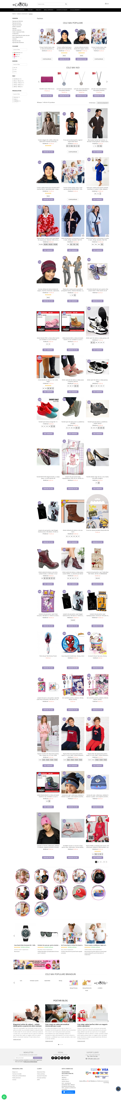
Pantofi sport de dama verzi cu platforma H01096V (73, 422)
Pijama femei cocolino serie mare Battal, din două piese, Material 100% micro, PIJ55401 (48, 239)
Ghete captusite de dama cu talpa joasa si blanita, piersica (73, 380)
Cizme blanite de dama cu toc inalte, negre (48, 380)
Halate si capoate (16, 26)
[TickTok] (65, 1057)
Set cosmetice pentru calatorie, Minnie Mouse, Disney (97, 698)
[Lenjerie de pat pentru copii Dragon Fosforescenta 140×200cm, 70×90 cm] (48, 511)
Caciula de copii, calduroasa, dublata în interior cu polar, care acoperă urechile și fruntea (72, 795)
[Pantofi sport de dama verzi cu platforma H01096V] (72, 408)
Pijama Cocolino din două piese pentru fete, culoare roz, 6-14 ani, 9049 (48, 754)
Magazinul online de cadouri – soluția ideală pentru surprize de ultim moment (27, 1025)
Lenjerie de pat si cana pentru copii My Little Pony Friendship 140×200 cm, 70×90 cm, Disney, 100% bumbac (48, 698)
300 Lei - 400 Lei (17, 86)
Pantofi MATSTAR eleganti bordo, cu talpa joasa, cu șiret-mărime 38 (48, 477)
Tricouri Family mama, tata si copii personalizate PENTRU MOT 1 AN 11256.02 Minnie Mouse (99, 48)
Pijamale (14, 28)
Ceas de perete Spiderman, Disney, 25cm (72, 656)
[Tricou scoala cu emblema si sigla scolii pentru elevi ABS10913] (95, 933)
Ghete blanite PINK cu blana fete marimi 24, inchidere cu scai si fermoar (48, 338)
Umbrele (14, 39)
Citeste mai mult (17, 1039)
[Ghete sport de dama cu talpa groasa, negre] (97, 366)
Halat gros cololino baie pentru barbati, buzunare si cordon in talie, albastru (97, 188)
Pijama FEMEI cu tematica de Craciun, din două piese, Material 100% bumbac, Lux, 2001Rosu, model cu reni (97, 846)
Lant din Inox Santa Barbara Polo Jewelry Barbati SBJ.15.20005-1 (81, 89)
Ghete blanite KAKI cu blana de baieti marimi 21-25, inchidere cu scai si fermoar (72, 338)
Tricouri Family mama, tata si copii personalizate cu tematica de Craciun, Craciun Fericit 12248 (47, 48)
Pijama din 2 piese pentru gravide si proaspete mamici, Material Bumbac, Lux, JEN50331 (72, 289)
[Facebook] (52, 1057)
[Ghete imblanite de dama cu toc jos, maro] (72, 511)
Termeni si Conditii (16, 1074)
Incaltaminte (15, 33)
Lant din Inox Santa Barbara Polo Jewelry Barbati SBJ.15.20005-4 (99, 89)
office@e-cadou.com (93, 1059)
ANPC (38, 1079)
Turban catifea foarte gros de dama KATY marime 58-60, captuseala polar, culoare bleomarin (64, 48)
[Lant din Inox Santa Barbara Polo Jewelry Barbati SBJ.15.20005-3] (64, 79)
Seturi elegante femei (17, 37)
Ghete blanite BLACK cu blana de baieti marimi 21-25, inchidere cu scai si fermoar (48, 795)
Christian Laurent (21, 980)
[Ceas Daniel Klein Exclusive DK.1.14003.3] (25, 933)
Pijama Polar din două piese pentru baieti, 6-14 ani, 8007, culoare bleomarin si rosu (97, 754)
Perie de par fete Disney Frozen (48, 656)
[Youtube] (59, 1057)
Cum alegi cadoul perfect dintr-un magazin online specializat (92, 1025)
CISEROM (16, 101)
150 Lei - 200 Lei (17, 84)
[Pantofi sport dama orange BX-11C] (48, 408)
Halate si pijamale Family (18, 32)
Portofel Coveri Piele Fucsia (47, 89)
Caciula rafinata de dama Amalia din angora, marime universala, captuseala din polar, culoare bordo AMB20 (48, 289)
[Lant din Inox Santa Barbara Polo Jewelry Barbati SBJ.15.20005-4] (99, 79)
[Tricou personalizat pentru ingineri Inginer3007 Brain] (72, 123)
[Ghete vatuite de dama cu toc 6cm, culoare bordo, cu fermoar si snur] (48, 559)
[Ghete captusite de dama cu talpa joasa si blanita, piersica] (72, 366)
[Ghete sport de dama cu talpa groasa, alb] (97, 321)
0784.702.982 (93, 1056)
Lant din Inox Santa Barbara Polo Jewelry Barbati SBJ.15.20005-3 (64, 89)
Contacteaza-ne (69, 1092)
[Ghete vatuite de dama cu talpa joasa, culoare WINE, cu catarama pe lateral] (72, 559)
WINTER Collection (16, 30)
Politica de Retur (41, 1074)
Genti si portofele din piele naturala (20, 35)
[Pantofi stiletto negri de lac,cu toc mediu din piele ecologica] (97, 457)
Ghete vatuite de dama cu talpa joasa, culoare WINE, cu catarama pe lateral (72, 572)
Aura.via (16, 97)
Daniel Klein (34, 980)
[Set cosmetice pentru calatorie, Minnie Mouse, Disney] (97, 684)
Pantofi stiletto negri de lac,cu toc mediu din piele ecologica (97, 477)
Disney (47, 980)
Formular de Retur (41, 1077)
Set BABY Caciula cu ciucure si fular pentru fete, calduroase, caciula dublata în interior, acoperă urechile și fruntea (73, 846)
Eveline (100, 988)
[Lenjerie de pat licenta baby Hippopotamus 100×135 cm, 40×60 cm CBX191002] (72, 457)
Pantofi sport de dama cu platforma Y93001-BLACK (97, 422)
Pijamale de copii (16, 40)
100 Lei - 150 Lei (17, 82)
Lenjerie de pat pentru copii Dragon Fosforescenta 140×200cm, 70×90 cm (48, 531)
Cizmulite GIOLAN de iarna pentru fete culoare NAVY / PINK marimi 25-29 (97, 289)
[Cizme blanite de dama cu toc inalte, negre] (48, 366)
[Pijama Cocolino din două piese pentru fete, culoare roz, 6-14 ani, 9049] (48, 733)
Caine (15, 99)
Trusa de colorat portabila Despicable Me (97, 530)
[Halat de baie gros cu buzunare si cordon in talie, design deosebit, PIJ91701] (72, 221)
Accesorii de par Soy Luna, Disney (97, 656)
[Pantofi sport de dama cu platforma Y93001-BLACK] (97, 408)
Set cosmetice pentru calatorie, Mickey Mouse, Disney (72, 698)
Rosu (16, 54)
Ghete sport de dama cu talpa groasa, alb (97, 338)
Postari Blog (60, 1000)
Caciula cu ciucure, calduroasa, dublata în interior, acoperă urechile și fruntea (48, 846)
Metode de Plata (41, 1072)
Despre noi (15, 1072)
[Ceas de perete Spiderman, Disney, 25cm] (72, 642)
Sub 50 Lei (16, 79)
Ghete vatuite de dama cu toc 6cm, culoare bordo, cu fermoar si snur (48, 572)
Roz (16, 56)
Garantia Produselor (42, 1076)
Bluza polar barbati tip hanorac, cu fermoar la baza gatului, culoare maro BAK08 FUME (97, 140)
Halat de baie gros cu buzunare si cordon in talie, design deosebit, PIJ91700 (97, 239)
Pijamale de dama (16, 23)
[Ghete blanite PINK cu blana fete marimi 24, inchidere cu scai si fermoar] (48, 321)
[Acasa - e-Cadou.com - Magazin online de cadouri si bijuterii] (20, 4)
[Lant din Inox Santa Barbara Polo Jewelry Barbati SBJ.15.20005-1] (81, 79)
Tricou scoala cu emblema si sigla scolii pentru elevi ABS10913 (102, 945)
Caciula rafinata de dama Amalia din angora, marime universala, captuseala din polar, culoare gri (81, 48)
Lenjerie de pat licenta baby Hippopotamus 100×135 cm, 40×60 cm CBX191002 (72, 477)
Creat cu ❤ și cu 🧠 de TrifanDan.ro (87, 1081)
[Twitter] (62, 1057)
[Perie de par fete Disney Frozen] (48, 642)
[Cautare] (66, 4)
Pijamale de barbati (17, 25)
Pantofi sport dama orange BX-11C (48, 422)
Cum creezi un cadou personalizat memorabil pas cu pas (57, 1025)
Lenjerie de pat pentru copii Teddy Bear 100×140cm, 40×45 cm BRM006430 (97, 572)
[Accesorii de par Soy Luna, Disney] (97, 642)
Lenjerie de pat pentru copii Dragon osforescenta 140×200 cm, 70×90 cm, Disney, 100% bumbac (73, 614)
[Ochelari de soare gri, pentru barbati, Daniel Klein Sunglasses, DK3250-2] (48, 933)
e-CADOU (87, 988)
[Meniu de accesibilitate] (118, 1089)
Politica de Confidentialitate (30, 1061)
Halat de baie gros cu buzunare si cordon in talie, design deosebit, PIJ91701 (72, 239)
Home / (14, 14)
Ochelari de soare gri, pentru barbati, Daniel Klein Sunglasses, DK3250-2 (58, 945)
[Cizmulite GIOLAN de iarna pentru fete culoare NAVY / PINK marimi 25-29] (97, 272)
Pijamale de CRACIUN (17, 21)
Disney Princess (60, 988)
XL (14, 67)
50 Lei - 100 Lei (17, 81)
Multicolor (18, 52)
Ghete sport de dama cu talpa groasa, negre (97, 380)
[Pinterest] (55, 1057)
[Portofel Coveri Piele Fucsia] (47, 79)
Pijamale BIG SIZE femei (18, 42)
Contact (14, 1079)
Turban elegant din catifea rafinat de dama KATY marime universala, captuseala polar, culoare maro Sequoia (48, 140)
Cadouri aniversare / (22, 14)
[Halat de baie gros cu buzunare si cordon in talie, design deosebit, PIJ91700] (97, 221)
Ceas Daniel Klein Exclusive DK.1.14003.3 (25, 945)
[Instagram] (68, 1057)
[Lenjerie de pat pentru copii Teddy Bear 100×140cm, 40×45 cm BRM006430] (97, 559)
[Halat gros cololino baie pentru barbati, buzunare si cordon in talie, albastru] (97, 171)
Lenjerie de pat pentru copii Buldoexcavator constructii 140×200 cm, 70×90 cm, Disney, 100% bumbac (97, 614)
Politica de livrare (16, 1077)
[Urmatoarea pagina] (106, 862)
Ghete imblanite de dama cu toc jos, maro (73, 531)
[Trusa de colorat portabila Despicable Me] (97, 511)
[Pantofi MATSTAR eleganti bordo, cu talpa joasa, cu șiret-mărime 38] (48, 457)
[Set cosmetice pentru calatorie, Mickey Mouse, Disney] (72, 684)
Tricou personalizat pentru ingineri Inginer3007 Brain (72, 140)
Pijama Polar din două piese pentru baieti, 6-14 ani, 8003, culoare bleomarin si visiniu (73, 754)
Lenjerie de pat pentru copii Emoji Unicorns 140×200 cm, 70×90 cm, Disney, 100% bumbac (48, 614)
